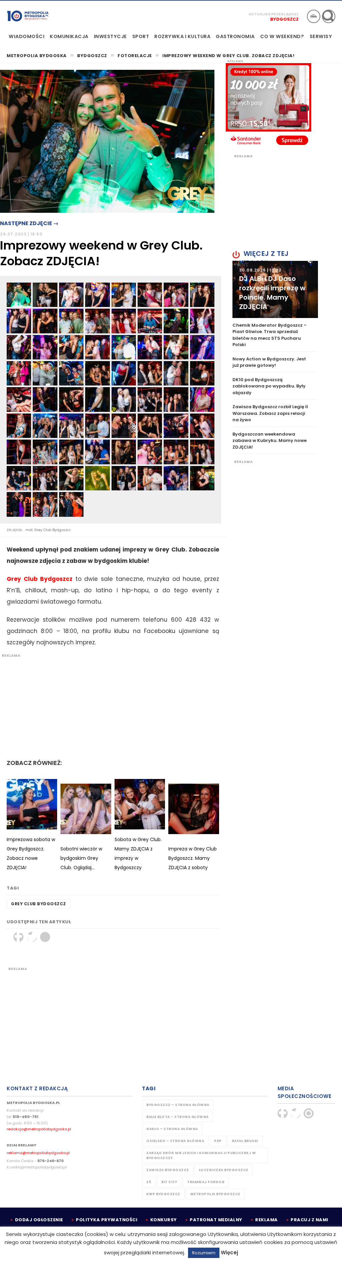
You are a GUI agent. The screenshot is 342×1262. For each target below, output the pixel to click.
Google (45, 937)
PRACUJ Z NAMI (309, 1220)
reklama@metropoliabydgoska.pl (38, 1152)
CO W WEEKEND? (282, 36)
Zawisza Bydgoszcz (167, 1169)
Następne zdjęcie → (29, 223)
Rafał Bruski (245, 1140)
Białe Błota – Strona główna (177, 1116)
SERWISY (321, 36)
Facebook (18, 937)
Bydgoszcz (284, 19)
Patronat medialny (216, 1220)
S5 (148, 1182)
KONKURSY (163, 1220)
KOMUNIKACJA (69, 36)
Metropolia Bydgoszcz (215, 1194)
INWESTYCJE (110, 36)
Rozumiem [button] (203, 1253)
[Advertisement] (109, 705)
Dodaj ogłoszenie (39, 1220)
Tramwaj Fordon (205, 1182)
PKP (218, 1140)
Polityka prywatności (106, 1220)
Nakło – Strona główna (172, 1128)
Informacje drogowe (313, 16)
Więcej (229, 1252)
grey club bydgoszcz (38, 904)
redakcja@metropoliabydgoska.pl (39, 1129)
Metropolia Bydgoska (28, 15)
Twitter (32, 937)
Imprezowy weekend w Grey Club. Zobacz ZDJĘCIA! (228, 56)
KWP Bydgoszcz (163, 1194)
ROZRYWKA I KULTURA (182, 36)
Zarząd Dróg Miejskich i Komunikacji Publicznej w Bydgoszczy (201, 1155)
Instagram (309, 1113)
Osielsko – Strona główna (175, 1140)
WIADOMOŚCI (26, 36)
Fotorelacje (135, 55)
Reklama (266, 1220)
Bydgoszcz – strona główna (177, 1104)
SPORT (140, 36)
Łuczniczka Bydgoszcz (223, 1169)
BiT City (169, 1182)
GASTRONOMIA (235, 36)
